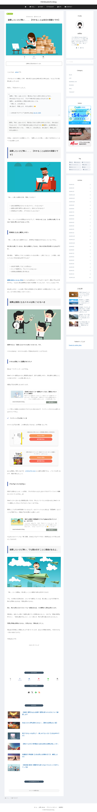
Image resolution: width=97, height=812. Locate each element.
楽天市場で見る (40, 439)
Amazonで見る (40, 435)
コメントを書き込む (34, 790)
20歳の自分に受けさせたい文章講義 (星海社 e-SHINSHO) (40, 432)
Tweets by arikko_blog (75, 345)
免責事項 (61, 807)
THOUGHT (10, 13)
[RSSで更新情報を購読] (39, 692)
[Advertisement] (34, 657)
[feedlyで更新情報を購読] (35, 692)
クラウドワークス (30, 471)
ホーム (35, 807)
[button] (43, 57)
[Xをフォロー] (32, 692)
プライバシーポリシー (52, 807)
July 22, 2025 (37, 113)
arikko (16, 72)
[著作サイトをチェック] (28, 692)
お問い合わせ (42, 807)
